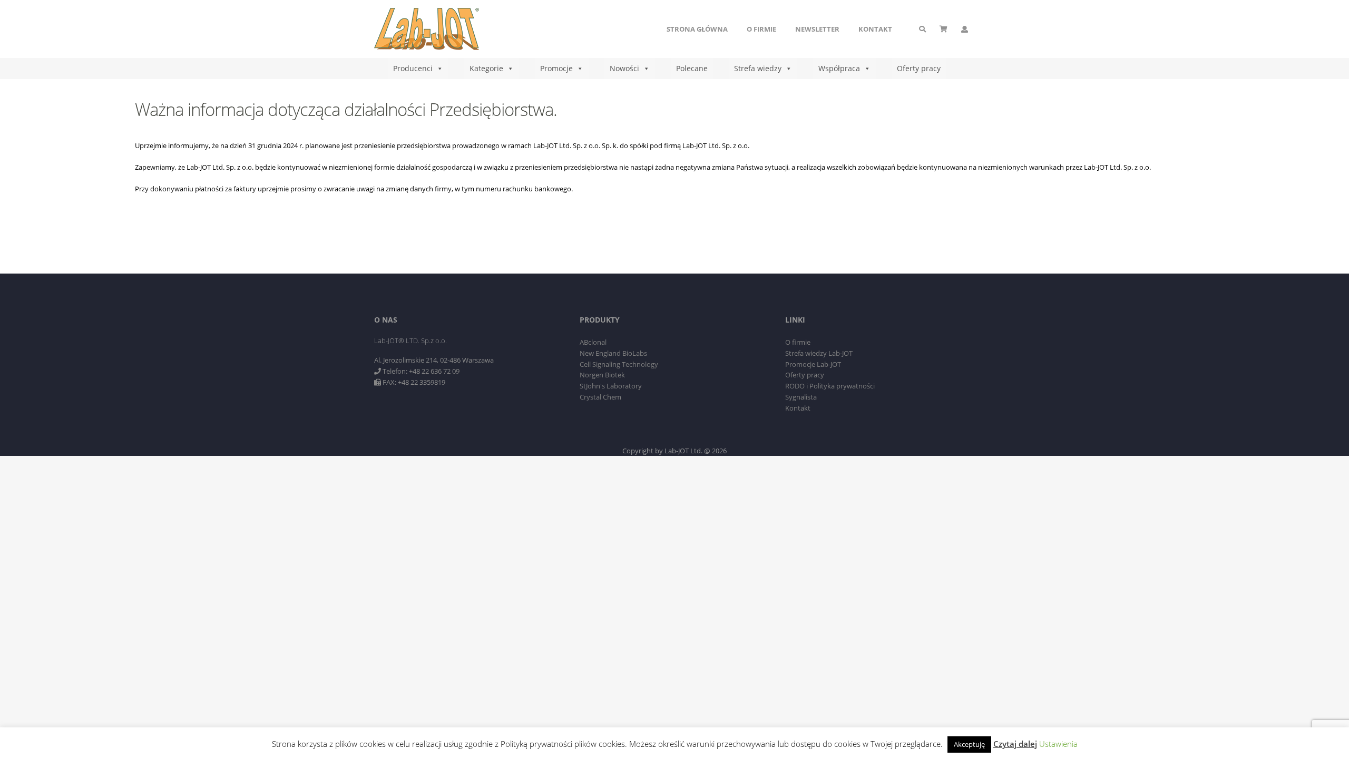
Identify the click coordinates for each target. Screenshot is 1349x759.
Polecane (692, 68)
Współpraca (839, 68)
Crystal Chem (600, 397)
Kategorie (486, 68)
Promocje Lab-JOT (813, 364)
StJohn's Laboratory (611, 386)
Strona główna (697, 29)
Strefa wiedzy (757, 68)
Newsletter (817, 29)
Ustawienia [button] (1058, 743)
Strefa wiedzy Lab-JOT (819, 353)
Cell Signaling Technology (619, 364)
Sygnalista (801, 397)
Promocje (556, 68)
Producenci (413, 68)
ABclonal (593, 342)
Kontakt (875, 29)
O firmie (761, 29)
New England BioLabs (613, 353)
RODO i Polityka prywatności (830, 386)
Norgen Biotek (602, 375)
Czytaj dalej (1015, 743)
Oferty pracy (919, 68)
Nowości (624, 68)
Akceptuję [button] (969, 744)
